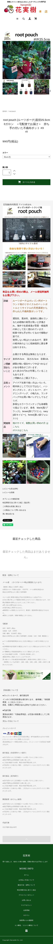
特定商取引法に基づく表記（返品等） (17, 503)
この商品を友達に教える (12, 506)
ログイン (26, 915)
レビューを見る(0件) (10, 489)
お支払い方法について (26, 880)
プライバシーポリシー (26, 895)
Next (48, 87)
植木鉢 (5, 111)
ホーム (26, 875)
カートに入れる (29, 182)
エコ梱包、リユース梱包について (26, 925)
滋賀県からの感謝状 (26, 920)
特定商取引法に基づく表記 (26, 890)
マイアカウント (26, 905)
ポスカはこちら (20, 430)
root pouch (12, 111)
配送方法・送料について (26, 885)
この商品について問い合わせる (14, 510)
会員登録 (26, 910)
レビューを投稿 (8, 492)
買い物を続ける (8, 514)
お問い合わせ (26, 900)
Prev (4, 87)
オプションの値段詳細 (11, 499)
